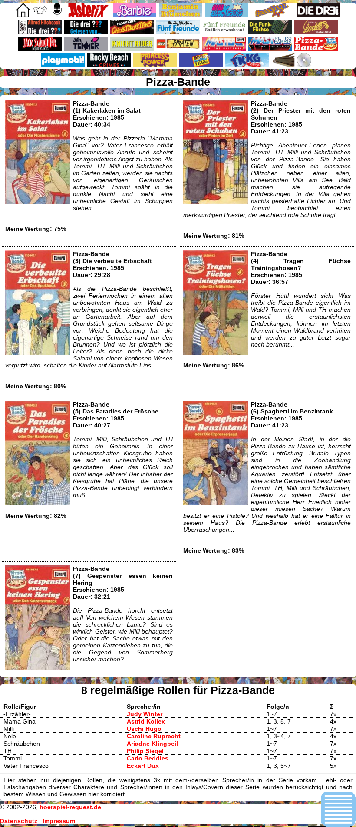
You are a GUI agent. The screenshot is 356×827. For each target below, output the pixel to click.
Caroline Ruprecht (154, 736)
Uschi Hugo (144, 728)
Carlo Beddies (147, 758)
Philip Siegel (145, 750)
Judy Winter (144, 713)
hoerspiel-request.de (70, 807)
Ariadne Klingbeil (152, 743)
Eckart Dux (143, 765)
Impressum (59, 820)
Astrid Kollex (146, 721)
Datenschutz (18, 820)
